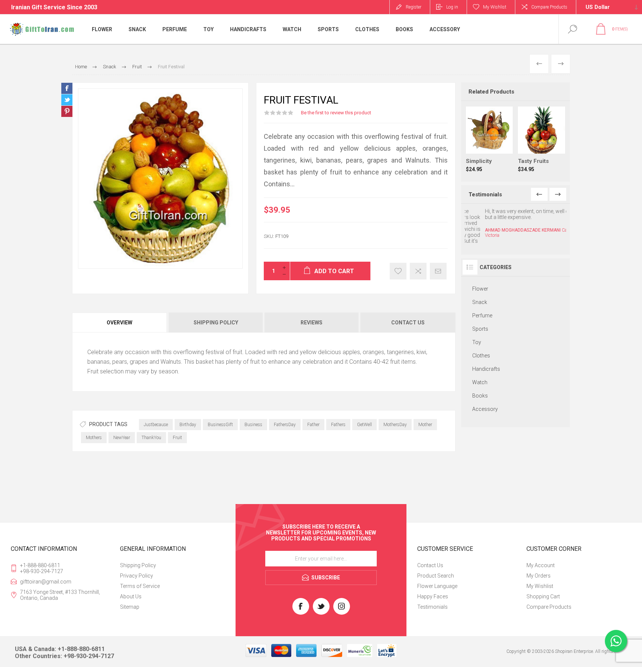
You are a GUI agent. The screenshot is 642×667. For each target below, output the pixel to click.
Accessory (485, 396)
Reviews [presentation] (311, 323)
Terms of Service (140, 586)
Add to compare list (418, 271)
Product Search (435, 576)
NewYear (121, 437)
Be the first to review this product (336, 112)
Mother (425, 424)
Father (313, 424)
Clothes (481, 343)
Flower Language (437, 586)
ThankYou (151, 437)
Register (413, 7)
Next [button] (557, 194)
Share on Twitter (66, 99)
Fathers (338, 424)
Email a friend (438, 271)
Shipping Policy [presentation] (216, 323)
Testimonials (432, 607)
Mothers (94, 437)
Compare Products (549, 7)
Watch (479, 369)
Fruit (177, 437)
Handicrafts (486, 356)
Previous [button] (539, 194)
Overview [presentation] (119, 323)
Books (480, 383)
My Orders (538, 576)
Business (253, 424)
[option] (516, 223)
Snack (479, 289)
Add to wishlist (398, 271)
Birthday (187, 424)
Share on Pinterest (66, 111)
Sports (480, 316)
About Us (131, 596)
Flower (480, 276)
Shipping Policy (138, 565)
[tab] (120, 323)
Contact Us (430, 565)
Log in (452, 7)
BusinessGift (220, 424)
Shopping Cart (543, 596)
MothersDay (395, 424)
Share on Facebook (66, 88)
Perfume (482, 302)
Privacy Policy (136, 576)
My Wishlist (539, 586)
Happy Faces (432, 596)
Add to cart (496, 135)
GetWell (364, 424)
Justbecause (156, 424)
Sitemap (129, 607)
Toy (476, 329)
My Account (540, 565)
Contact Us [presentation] (408, 323)
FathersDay (285, 424)
